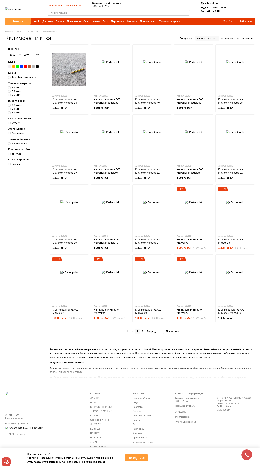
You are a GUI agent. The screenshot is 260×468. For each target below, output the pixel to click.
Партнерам (117, 21)
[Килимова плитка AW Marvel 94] (110, 279)
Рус (230, 21)
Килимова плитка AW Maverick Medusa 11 (148, 171)
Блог (105, 21)
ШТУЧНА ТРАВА (99, 446)
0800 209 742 (106, 5)
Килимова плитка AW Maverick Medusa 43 (190, 101)
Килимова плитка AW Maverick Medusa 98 (231, 101)
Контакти (132, 21)
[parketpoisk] (23, 400)
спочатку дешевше (207, 38)
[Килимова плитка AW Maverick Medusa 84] (193, 139)
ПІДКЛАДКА (96, 437)
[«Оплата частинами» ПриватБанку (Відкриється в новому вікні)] (24, 428)
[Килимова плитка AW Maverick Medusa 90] (69, 209)
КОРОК (94, 415)
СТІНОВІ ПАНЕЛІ (99, 420)
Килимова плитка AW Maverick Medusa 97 (107, 171)
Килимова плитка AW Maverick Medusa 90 (65, 241)
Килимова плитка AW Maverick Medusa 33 (107, 101)
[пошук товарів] (187, 13)
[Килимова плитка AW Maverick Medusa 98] (235, 69)
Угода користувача (170, 21)
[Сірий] (33, 66)
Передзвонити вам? (185, 406)
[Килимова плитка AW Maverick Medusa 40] (152, 69)
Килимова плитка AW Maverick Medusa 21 (231, 171)
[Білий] (10, 66)
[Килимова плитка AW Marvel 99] (193, 209)
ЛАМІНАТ (95, 398)
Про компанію (148, 21)
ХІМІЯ (93, 442)
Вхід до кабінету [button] (141, 398)
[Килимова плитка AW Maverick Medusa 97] (110, 139)
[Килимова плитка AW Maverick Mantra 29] (235, 279)
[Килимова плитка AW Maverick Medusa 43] (193, 69)
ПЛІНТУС (95, 433)
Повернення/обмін (78, 21)
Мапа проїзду (223, 410)
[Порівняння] (233, 9)
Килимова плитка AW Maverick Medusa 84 (190, 171)
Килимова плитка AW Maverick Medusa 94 (65, 101)
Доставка (47, 21)
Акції (36, 21)
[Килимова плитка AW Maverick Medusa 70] (110, 209)
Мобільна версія (16, 434)
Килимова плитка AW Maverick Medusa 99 (65, 171)
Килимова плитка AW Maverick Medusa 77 (148, 241)
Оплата (60, 21)
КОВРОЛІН (96, 429)
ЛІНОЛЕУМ (96, 424)
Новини (95, 21)
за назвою (247, 38)
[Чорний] (37, 66)
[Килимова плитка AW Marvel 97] (69, 279)
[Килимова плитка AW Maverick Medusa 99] (69, 139)
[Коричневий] (29, 66)
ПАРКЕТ (94, 402)
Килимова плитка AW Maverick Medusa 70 (107, 241)
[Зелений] (17, 66)
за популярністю (230, 38)
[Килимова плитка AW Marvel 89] (152, 279)
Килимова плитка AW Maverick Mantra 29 (231, 311)
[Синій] (21, 66)
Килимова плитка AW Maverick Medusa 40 (148, 101)
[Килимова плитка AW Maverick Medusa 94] (69, 69)
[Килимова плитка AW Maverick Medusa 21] (235, 139)
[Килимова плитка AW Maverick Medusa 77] (152, 209)
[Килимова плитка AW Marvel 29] (193, 279)
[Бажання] (242, 9)
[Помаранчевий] (14, 66)
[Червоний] (25, 66)
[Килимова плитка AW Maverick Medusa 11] (152, 139)
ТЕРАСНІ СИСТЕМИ (101, 411)
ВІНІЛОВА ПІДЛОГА (101, 407)
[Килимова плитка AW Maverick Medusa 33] (110, 69)
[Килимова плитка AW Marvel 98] (235, 209)
